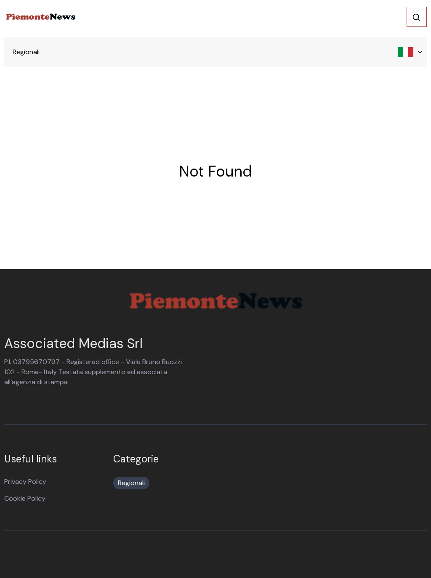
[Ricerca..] (416, 17)
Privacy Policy (25, 481)
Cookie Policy (24, 498)
